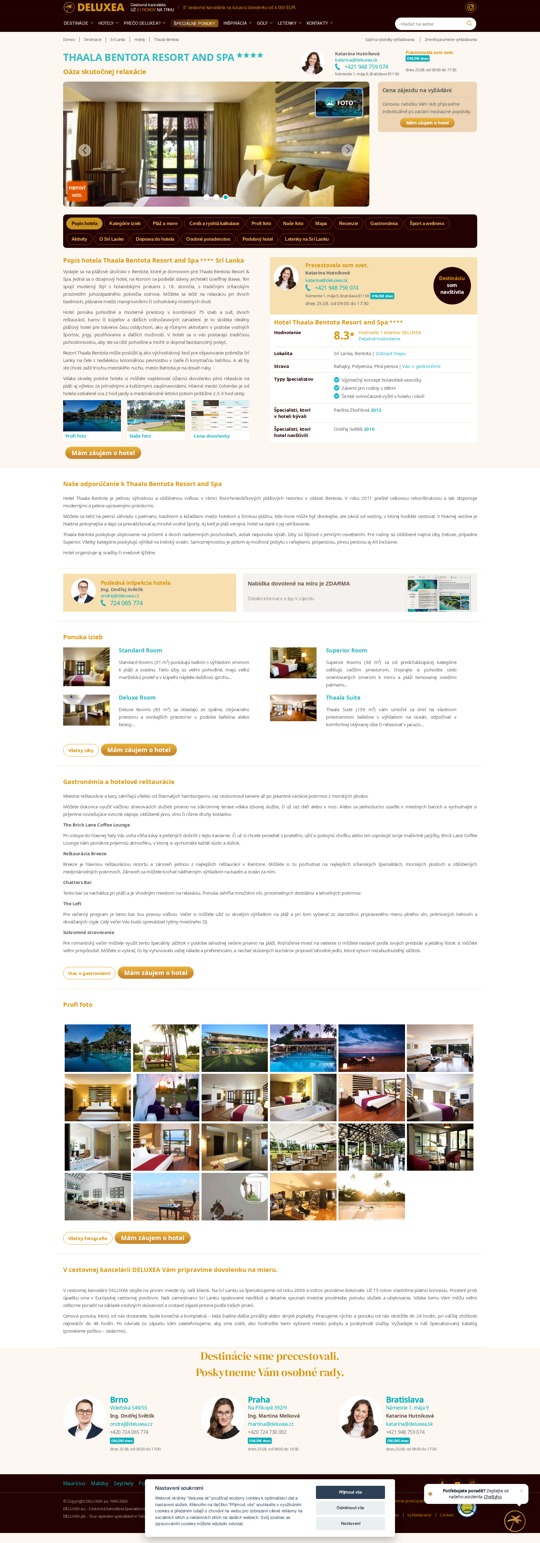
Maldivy (99, 1483)
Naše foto (140, 436)
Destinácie (76, 23)
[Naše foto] (156, 415)
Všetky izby (81, 750)
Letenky (287, 23)
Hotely (106, 23)
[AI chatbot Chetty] (514, 1521)
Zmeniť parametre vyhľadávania (451, 39)
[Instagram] (470, 7)
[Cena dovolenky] (220, 415)
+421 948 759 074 (366, 66)
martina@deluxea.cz (271, 1423)
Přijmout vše (350, 1492)
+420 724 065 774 (129, 1432)
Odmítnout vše (350, 1507)
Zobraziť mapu (391, 353)
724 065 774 (126, 603)
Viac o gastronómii (421, 366)
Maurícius (74, 1483)
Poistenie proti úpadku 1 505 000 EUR (420, 1501)
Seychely (123, 1483)
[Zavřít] (522, 1491)
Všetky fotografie (88, 1238)
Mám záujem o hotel (427, 123)
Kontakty (317, 23)
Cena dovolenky (211, 436)
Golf (262, 23)
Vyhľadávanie (419, 1515)
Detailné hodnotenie (379, 338)
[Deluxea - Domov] (94, 7)
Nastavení (350, 1523)
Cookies (447, 1515)
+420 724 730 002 (267, 1432)
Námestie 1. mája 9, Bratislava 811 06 (367, 74)
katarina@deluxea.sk (356, 60)
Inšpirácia (235, 23)
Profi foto (76, 436)
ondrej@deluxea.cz (120, 595)
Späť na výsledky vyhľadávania (390, 39)
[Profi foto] (92, 415)
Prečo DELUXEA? (142, 23)
